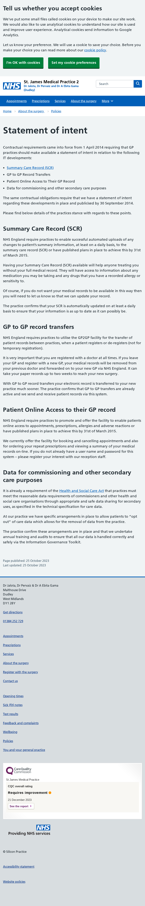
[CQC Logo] (18, 773)
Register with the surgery (20, 672)
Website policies (14, 882)
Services (60, 101)
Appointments (16, 101)
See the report (19, 806)
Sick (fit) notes (12, 705)
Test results (10, 714)
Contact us (10, 681)
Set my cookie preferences (74, 62)
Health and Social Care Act (81, 491)
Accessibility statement (18, 866)
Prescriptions (40, 101)
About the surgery (83, 101)
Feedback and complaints (21, 723)
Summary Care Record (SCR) (30, 168)
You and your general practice (24, 750)
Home (7, 111)
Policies (56, 111)
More (107, 101)
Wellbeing (10, 732)
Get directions (12, 612)
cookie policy (95, 50)
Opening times (13, 696)
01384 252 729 (13, 621)
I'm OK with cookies (23, 62)
